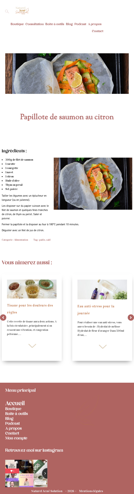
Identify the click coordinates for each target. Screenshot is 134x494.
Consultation (34, 24)
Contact (97, 31)
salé (48, 239)
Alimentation (21, 239)
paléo (42, 239)
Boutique (17, 24)
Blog (69, 24)
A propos (95, 24)
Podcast (80, 24)
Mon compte (16, 438)
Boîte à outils (54, 24)
